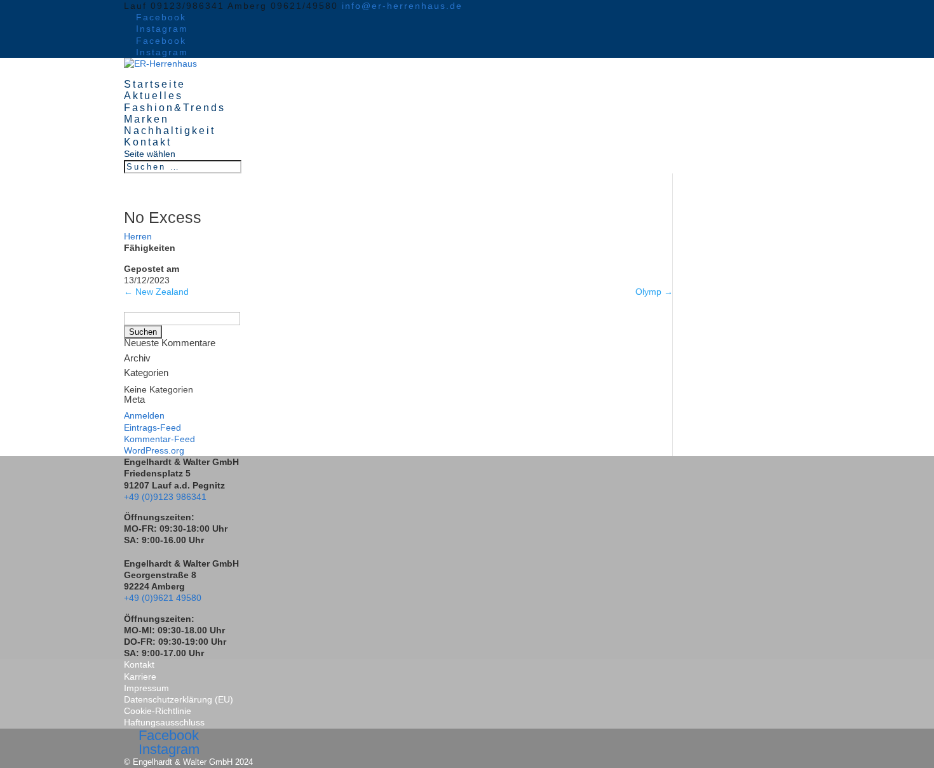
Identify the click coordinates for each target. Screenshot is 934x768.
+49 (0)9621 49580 (162, 598)
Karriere (140, 676)
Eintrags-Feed (152, 427)
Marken (146, 119)
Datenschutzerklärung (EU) (178, 699)
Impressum (146, 688)
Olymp (654, 291)
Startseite (155, 84)
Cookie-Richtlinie (157, 711)
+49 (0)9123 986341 (165, 497)
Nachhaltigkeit (169, 130)
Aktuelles (153, 95)
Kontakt (148, 142)
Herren (138, 236)
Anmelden (144, 415)
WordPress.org (154, 450)
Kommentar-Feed (159, 439)
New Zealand (156, 291)
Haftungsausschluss (164, 722)
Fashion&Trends (175, 107)
